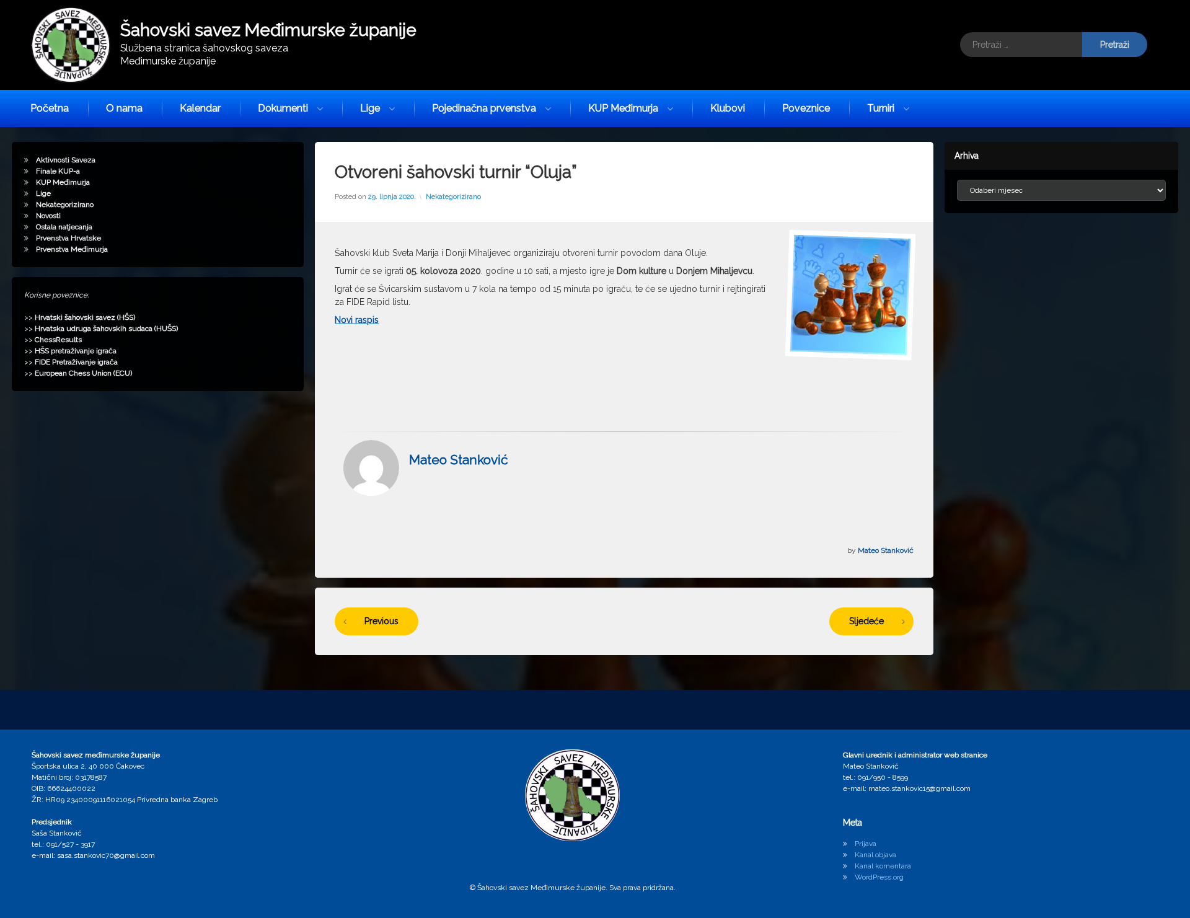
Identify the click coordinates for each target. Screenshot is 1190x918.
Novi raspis (357, 320)
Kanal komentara (883, 866)
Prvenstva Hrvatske (68, 238)
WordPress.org (879, 877)
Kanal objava (875, 854)
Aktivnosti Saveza (65, 160)
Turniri (880, 108)
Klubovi (727, 108)
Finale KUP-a (58, 171)
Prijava (865, 843)
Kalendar (200, 108)
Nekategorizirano (453, 197)
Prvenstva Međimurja (72, 249)
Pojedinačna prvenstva (484, 108)
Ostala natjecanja (64, 227)
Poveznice (806, 108)
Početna (49, 108)
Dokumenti (283, 108)
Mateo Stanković (458, 459)
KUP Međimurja (623, 108)
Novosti (48, 215)
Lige (370, 108)
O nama (124, 108)
